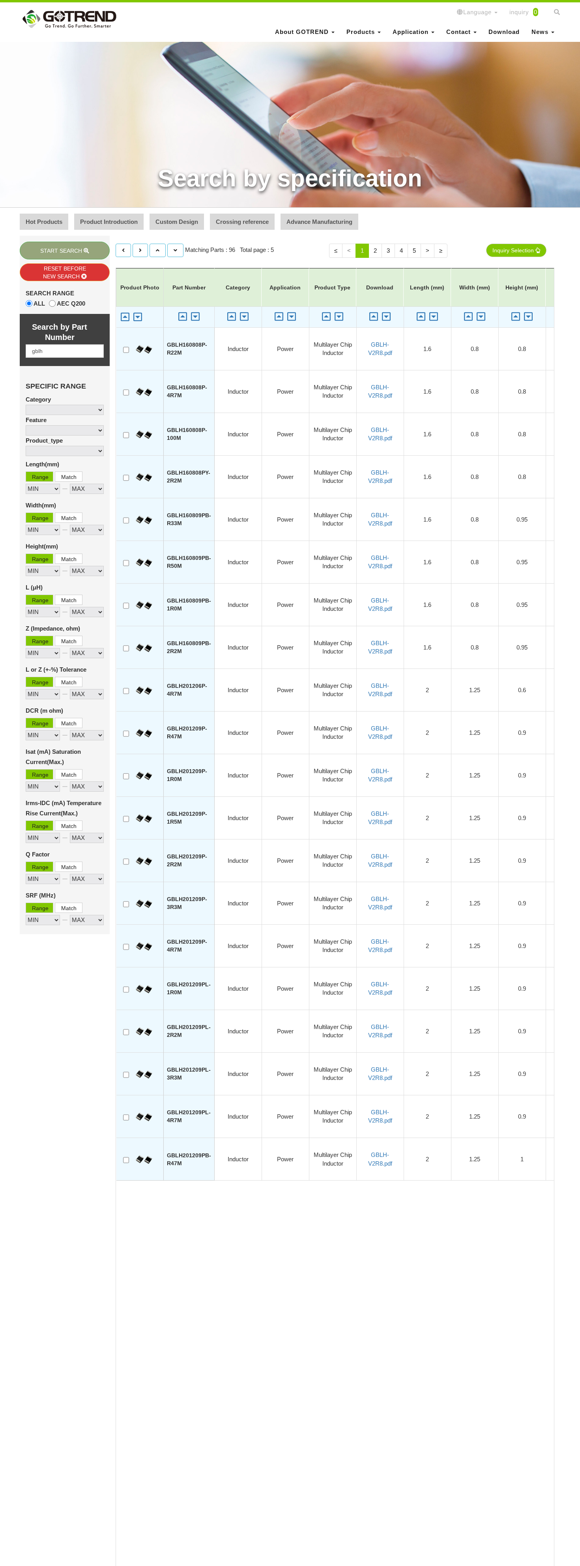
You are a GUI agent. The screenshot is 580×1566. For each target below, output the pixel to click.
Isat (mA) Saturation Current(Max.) (53, 756)
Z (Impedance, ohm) (53, 628)
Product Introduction (109, 221)
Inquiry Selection (513, 250)
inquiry (523, 12)
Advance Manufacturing (319, 221)
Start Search (62, 251)
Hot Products (44, 221)
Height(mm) (42, 546)
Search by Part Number (59, 332)
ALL (39, 303)
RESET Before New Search (64, 272)
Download (504, 31)
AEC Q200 (71, 303)
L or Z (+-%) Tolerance (56, 669)
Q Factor (38, 854)
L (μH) (34, 587)
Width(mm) (41, 505)
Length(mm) (42, 464)
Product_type (44, 440)
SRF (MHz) (41, 895)
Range (40, 477)
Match (69, 477)
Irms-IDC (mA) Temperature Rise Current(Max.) (63, 808)
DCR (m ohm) (44, 710)
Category (38, 399)
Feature (36, 420)
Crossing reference (242, 221)
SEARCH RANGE (50, 293)
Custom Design (176, 221)
